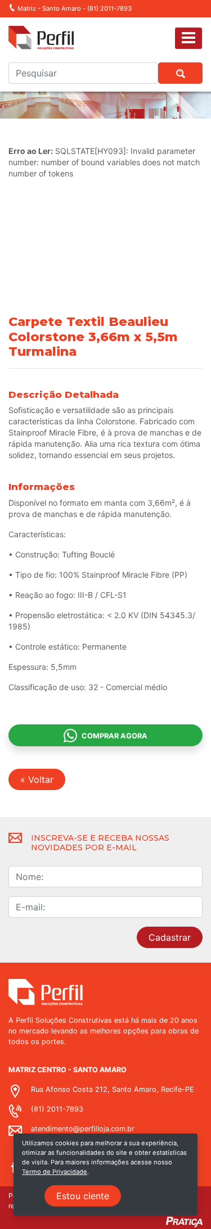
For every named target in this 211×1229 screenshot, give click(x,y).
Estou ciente (82, 1195)
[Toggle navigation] (188, 38)
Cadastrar (170, 937)
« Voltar (36, 779)
